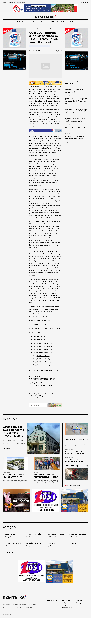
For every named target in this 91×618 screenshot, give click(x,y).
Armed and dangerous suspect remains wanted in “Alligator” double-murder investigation (76, 129)
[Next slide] (87, 466)
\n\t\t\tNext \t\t (38, 339)
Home (30, 28)
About (48, 598)
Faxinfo (43, 21)
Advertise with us (52, 600)
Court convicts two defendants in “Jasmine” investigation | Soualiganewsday (74, 90)
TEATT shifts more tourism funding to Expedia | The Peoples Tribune (76, 440)
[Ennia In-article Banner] (45, 405)
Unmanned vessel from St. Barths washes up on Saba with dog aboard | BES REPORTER (76, 81)
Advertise (5, 2)
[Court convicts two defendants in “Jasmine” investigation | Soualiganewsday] (43, 438)
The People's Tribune (67, 607)
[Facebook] (83, 2)
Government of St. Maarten (69, 610)
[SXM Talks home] (45, 16)
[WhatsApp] (87, 2)
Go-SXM (72, 21)
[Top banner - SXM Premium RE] (45, 8)
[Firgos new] (74, 500)
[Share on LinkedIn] (61, 51)
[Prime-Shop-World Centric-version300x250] (14, 38)
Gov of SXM (51, 21)
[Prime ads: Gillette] (45, 500)
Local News (46, 46)
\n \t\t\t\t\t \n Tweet (43, 347)
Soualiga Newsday (33, 21)
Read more (7, 448)
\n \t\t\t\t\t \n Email (43, 359)
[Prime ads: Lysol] (16, 500)
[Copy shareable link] (53, 51)
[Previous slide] (85, 466)
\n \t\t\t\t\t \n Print (43, 362)
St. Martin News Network (39, 28)
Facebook (78, 598)
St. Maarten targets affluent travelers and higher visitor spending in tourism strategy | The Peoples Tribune (76, 119)
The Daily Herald (21, 21)
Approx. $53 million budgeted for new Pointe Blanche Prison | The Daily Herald (76, 138)
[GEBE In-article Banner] (45, 130)
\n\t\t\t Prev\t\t (38, 336)
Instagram (79, 600)
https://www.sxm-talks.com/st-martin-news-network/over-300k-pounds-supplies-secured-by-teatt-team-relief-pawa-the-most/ (45, 396)
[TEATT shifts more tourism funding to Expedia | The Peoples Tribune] (76, 429)
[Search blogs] (82, 2)
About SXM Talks (12, 2)
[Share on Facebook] (56, 51)
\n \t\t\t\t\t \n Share (43, 344)
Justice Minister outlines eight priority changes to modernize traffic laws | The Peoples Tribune (76, 110)
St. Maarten (50, 603)
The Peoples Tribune (62, 21)
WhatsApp (79, 603)
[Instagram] (85, 2)
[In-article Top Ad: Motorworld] (45, 83)
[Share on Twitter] (58, 51)
